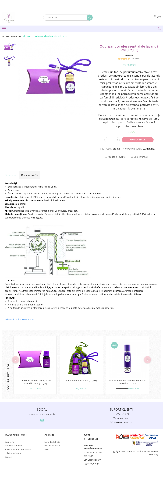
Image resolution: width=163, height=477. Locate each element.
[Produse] (4, 29)
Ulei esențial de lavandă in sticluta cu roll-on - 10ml (127, 382)
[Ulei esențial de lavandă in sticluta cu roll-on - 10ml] (128, 358)
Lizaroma (129, 54)
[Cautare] (90, 18)
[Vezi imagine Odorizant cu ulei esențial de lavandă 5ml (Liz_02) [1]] (9, 60)
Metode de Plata (52, 441)
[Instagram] (42, 420)
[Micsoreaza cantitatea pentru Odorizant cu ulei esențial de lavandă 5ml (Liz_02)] (106, 139)
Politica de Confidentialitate (18, 449)
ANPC (47, 449)
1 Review (136, 58)
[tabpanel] (55, 78)
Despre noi (10, 441)
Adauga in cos (137, 139)
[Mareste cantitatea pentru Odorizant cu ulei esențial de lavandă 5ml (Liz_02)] (117, 139)
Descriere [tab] (10, 175)
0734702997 (123, 418)
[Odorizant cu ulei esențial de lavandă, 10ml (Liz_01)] (35, 358)
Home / (5, 36)
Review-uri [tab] (29, 175)
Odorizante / (15, 36)
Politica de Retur (52, 445)
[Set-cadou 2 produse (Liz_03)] (81, 358)
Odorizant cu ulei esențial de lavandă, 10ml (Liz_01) (35, 382)
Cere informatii (140, 156)
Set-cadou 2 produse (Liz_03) (81, 380)
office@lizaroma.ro (123, 422)
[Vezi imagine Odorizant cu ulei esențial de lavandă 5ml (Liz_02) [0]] (9, 47)
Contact (8, 456)
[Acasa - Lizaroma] (18, 17)
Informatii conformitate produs (19, 319)
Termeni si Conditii (13, 445)
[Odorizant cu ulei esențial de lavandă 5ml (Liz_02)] (55, 78)
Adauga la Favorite (116, 156)
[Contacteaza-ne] (159, 29)
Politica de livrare (13, 453)
